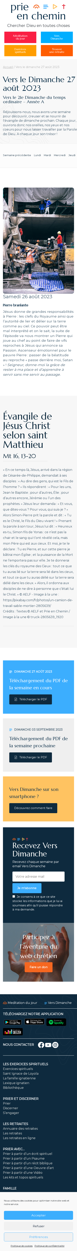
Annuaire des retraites (20, 1128)
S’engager (11, 1113)
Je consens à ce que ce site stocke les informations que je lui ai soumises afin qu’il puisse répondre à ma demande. (37, 903)
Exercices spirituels (18, 1069)
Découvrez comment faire (33, 808)
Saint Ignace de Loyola (20, 1073)
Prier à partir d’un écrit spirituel (27, 1154)
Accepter (38, 1215)
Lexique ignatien (16, 1083)
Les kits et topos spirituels (23, 1177)
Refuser (38, 1226)
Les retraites (15, 1124)
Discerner (10, 1108)
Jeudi (72, 155)
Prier (7, 1103)
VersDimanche (57, 37)
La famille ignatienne (19, 1078)
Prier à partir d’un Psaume (24, 1158)
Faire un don (39, 967)
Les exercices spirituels (25, 1064)
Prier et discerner (20, 1099)
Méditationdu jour (20, 37)
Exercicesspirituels (20, 50)
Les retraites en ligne (19, 1138)
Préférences (38, 1237)
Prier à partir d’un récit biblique (28, 1163)
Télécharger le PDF (33, 699)
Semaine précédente (17, 155)
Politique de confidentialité (49, 1245)
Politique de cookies (22, 1245)
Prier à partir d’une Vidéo (22, 1173)
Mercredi (60, 155)
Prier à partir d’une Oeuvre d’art (28, 1168)
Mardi (47, 155)
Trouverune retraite (56, 50)
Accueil (8, 67)
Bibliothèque (13, 1088)
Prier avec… (14, 1149)
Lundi (37, 155)
